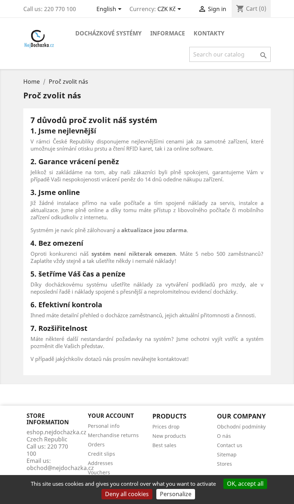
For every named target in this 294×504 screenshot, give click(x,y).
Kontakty (209, 33)
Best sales (164, 445)
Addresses (100, 463)
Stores (224, 463)
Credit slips (101, 453)
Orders (96, 444)
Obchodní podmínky (241, 426)
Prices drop (166, 426)
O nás (224, 435)
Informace (167, 33)
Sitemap (227, 454)
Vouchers (99, 472)
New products (169, 435)
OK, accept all (245, 484)
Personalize (175, 494)
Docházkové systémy (108, 33)
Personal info (103, 425)
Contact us (229, 445)
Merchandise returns (113, 435)
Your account (111, 416)
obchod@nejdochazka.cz (60, 468)
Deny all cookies (127, 494)
